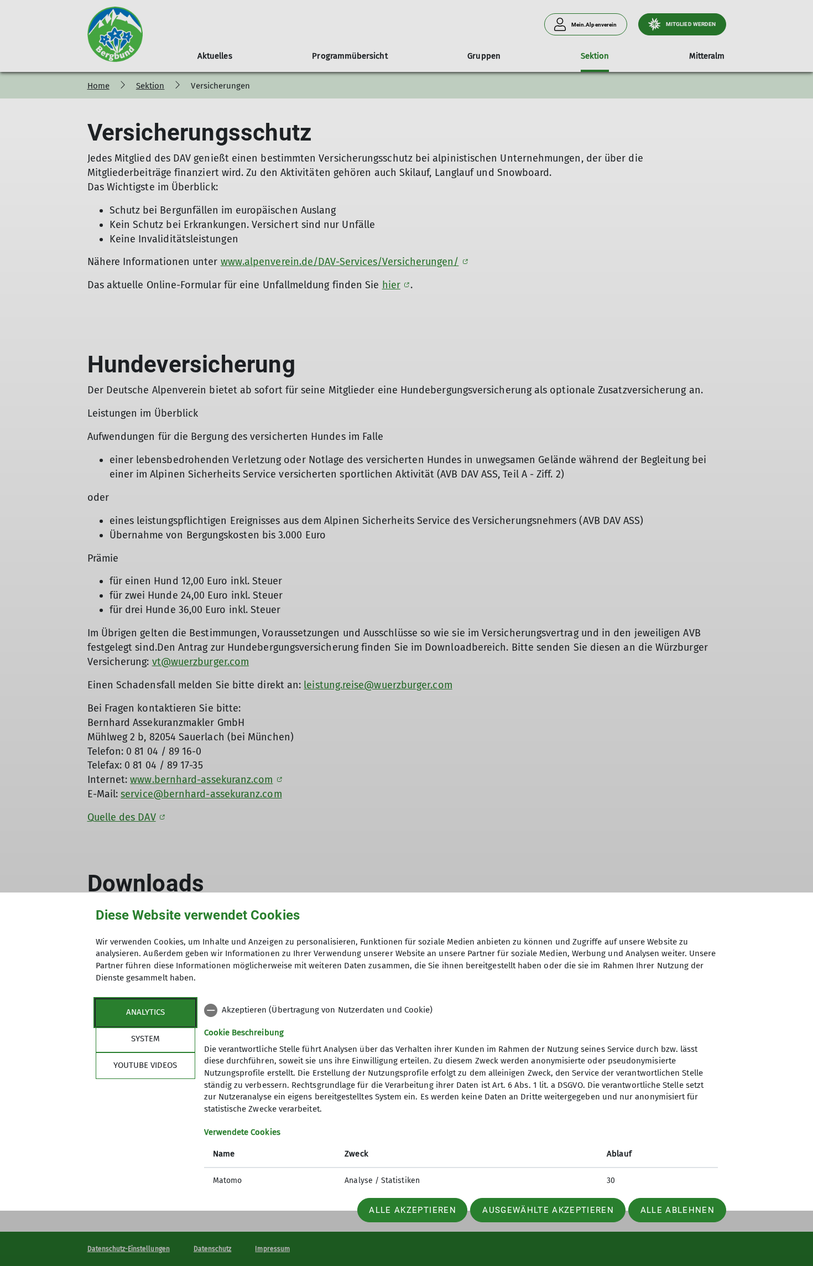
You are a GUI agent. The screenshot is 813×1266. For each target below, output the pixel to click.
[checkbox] (461, 1010)
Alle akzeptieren (412, 1210)
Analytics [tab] (145, 1012)
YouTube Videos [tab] (145, 1065)
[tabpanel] (461, 1096)
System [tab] (145, 1039)
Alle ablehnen (677, 1210)
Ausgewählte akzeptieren (548, 1210)
